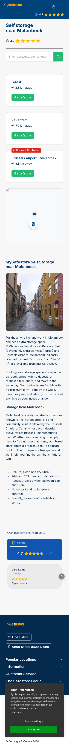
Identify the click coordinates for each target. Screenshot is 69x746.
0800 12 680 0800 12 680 (30, 647)
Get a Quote (22, 97)
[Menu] (62, 7)
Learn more (16, 712)
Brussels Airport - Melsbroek (34, 158)
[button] (32, 224)
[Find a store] (53, 7)
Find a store (20, 637)
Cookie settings (34, 721)
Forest (16, 82)
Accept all (34, 729)
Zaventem (20, 120)
